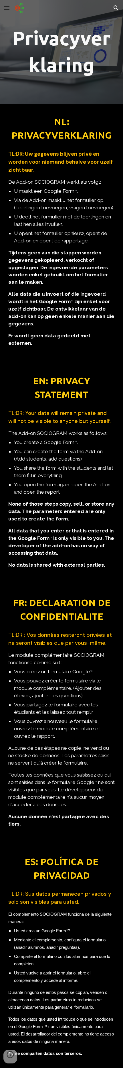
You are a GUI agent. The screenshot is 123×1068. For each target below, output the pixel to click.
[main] (61, 52)
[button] (7, 8)
